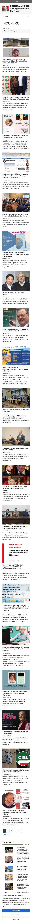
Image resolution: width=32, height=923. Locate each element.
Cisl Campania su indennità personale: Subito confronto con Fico (16, 771)
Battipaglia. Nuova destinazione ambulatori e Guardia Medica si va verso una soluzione (14, 61)
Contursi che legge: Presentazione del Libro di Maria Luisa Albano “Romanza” (14, 693)
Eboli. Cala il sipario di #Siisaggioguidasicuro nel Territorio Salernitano (15, 369)
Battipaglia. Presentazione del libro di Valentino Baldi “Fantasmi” (15, 136)
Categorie (5, 28)
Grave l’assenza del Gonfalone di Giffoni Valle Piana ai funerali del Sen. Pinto (23, 860)
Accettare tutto (16, 910)
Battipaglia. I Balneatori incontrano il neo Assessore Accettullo (15, 527)
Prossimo (6, 834)
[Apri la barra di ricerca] (28, 16)
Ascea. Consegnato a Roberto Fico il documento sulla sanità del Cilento (15, 215)
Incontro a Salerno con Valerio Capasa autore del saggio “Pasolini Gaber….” (14, 812)
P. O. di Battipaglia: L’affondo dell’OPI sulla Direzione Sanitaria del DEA (22, 869)
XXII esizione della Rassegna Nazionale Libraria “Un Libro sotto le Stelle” (23, 886)
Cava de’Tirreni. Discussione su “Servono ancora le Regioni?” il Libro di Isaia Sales (15, 254)
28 (19, 831)
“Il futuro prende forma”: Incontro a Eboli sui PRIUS (15, 449)
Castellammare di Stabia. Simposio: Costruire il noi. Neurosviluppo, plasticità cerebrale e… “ (15, 175)
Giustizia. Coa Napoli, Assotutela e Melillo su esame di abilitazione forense (14, 488)
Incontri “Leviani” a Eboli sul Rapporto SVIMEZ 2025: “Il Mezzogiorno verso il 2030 (12, 566)
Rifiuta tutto (16, 919)
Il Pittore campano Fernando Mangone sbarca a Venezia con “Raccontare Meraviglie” (22, 877)
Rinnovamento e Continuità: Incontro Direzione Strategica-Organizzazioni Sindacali (15, 649)
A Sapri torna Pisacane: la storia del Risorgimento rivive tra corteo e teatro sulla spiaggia (23, 850)
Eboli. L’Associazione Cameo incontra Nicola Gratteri (15, 410)
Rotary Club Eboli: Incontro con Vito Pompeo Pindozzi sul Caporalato (15, 330)
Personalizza (16, 915)
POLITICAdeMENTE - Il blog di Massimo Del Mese (20, 8)
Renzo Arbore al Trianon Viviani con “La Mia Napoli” (15, 732)
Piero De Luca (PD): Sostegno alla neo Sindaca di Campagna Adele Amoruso (15, 98)
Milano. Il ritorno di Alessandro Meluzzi (13, 293)
